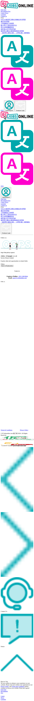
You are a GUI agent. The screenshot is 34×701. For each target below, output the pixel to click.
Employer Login (20, 110)
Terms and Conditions (18, 686)
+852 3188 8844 (23, 276)
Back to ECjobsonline (7, 266)
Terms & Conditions (6, 430)
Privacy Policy (24, 430)
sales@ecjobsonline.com (20, 278)
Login (9, 110)
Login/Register (6, 197)
